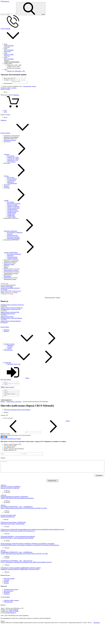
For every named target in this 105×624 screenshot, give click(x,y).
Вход (2, 379)
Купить (68, 421)
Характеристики (11, 438)
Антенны (6, 580)
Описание (3, 438)
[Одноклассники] (4, 437)
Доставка (9, 347)
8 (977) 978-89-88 (8, 50)
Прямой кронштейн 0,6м (8, 516)
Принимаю (97, 622)
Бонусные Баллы (8, 591)
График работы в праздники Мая (10, 312)
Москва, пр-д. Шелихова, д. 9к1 (16, 71)
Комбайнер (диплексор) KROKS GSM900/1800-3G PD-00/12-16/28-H (20, 569)
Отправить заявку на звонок (8, 87)
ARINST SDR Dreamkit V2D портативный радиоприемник (17, 498)
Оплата (9, 348)
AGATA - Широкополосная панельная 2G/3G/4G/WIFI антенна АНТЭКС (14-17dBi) (24, 553)
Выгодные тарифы (9, 578)
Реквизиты (7, 592)
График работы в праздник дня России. (12, 307)
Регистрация (7, 379)
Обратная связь (8, 350)
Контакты (6, 329)
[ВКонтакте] (2, 437)
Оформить (16, 95)
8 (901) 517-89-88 (8, 54)
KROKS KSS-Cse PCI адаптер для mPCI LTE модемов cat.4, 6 (18, 531)
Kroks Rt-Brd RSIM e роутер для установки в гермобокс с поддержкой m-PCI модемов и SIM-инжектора (30, 545)
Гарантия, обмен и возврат (11, 600)
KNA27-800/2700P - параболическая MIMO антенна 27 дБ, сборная (11, 291)
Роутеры (6, 581)
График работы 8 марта (7, 316)
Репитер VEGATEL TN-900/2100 (10, 488)
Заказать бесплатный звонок (12, 62)
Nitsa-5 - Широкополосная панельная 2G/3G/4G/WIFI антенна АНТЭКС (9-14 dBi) (24, 508)
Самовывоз (10, 345)
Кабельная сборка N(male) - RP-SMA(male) (12, 523)
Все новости (4, 322)
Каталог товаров (5, 133)
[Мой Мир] (6, 437)
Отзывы (18, 438)
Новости (6, 331)
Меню (7, 327)
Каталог (3, 327)
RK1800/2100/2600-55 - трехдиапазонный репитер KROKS (17, 538)
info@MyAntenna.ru (10, 612)
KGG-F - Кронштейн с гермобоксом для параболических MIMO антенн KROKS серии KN (26, 562)
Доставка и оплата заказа (11, 589)
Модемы (6, 583)
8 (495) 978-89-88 (5, 28)
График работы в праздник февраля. (11, 321)
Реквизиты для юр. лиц (13, 364)
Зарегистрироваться (6, 400)
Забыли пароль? (9, 387)
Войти (27, 378)
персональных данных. (29, 86)
